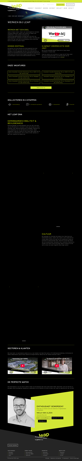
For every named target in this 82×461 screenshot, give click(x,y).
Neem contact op (41, 87)
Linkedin (62, 453)
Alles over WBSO (29, 453)
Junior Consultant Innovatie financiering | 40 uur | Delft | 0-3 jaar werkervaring (24, 72)
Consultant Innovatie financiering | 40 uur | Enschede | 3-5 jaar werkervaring (58, 81)
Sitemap (47, 458)
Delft (10, 455)
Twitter (61, 455)
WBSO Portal (50, 4)
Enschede (11, 453)
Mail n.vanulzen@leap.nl (44, 417)
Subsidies (30, 8)
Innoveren (45, 8)
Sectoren (51, 8)
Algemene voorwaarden (56, 458)
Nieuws (65, 8)
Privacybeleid (65, 458)
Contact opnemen (13, 445)
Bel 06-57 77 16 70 (57, 417)
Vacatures (28, 455)
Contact (70, 8)
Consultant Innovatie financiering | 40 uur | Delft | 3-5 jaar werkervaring (58, 72)
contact (62, 57)
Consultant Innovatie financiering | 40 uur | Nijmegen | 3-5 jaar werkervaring (58, 77)
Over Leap (59, 8)
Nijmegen (11, 452)
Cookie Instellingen (74, 458)
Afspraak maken (60, 4)
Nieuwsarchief (29, 452)
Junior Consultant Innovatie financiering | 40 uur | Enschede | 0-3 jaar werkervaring (24, 81)
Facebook (62, 452)
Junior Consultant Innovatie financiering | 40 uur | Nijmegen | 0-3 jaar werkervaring (24, 77)
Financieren (38, 8)
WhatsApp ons (42, 421)
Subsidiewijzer (70, 4)
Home (9, 16)
